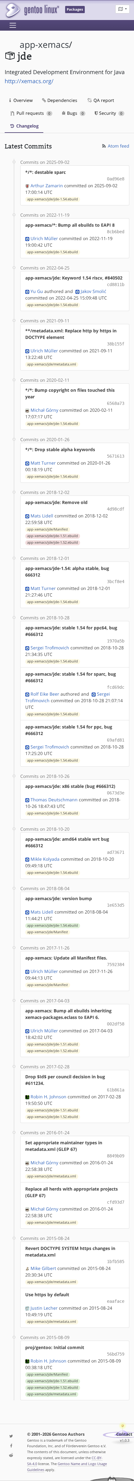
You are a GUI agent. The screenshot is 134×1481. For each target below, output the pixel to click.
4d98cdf (115, 508)
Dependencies (61, 100)
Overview (22, 100)
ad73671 (115, 852)
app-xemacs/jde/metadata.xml (51, 364)
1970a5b (115, 640)
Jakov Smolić (93, 291)
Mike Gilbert (43, 1268)
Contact (124, 1434)
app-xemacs (44, 44)
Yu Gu (37, 291)
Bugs (75, 113)
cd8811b (115, 284)
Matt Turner (43, 463)
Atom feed (118, 146)
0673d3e (115, 792)
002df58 (115, 1023)
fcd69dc (115, 687)
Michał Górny (44, 410)
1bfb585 (115, 1261)
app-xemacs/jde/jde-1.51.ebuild (52, 536)
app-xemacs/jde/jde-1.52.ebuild (52, 542)
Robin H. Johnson (48, 1097)
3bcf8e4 (115, 581)
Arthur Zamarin (47, 186)
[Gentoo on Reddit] (11, 1455)
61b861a (115, 1089)
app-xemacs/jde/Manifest (47, 529)
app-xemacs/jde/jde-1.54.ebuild (52, 199)
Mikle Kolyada (45, 859)
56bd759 (115, 1354)
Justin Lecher (44, 1308)
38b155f (115, 343)
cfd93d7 (115, 1202)
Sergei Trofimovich (50, 648)
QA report (103, 100)
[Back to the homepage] (32, 10)
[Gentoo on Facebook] (11, 1446)
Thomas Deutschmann (54, 800)
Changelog (27, 126)
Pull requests (32, 113)
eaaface (115, 1301)
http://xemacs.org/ (29, 81)
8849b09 (115, 1155)
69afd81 (115, 740)
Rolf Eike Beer (45, 694)
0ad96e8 (115, 178)
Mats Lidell (42, 516)
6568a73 (115, 403)
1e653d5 (115, 905)
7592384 (115, 964)
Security (110, 113)
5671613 (115, 456)
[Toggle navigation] (13, 25)
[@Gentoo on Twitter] (11, 1436)
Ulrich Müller (44, 238)
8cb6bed (115, 231)
